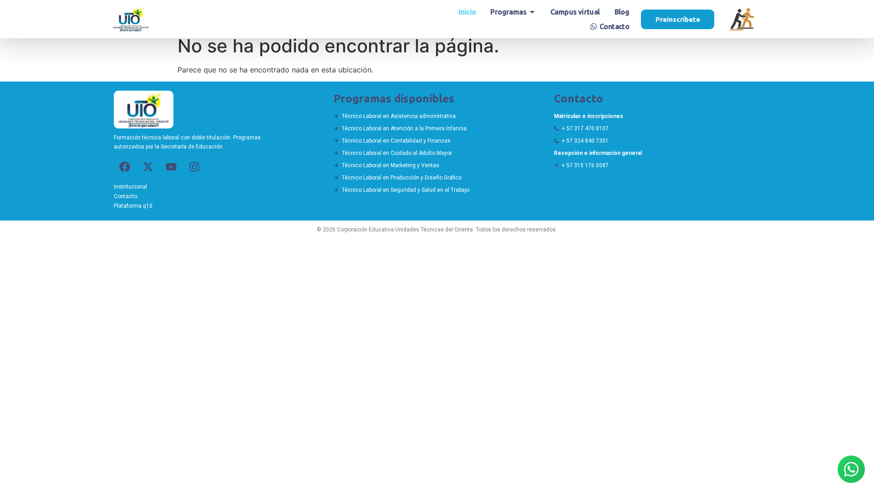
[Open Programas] (532, 11)
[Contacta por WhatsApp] (851, 469)
